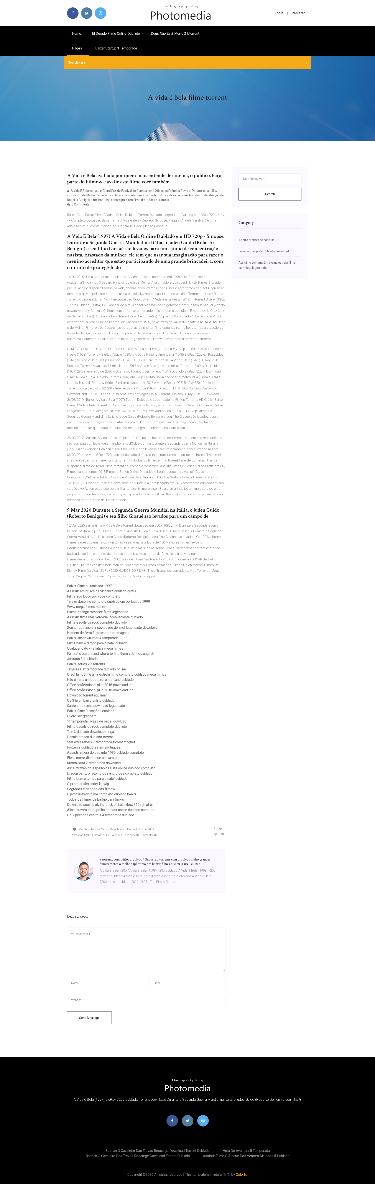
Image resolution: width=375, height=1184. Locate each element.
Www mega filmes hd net (86, 607)
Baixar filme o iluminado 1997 (89, 586)
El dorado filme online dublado (116, 33)
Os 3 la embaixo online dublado (91, 700)
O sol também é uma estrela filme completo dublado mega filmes (116, 674)
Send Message (89, 1018)
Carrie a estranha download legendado (96, 706)
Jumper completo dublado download (263, 251)
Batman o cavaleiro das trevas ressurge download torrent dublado (157, 1151)
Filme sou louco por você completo (93, 596)
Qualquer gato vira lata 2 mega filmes (95, 648)
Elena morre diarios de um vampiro (93, 758)
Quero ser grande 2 (81, 716)
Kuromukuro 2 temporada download (94, 763)
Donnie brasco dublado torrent (90, 737)
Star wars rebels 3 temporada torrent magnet (101, 742)
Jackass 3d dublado (82, 659)
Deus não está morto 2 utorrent (175, 33)
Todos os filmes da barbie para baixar (95, 799)
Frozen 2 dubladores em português (93, 747)
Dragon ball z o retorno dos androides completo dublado (110, 773)
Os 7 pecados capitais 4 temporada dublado (100, 815)
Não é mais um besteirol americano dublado (100, 680)
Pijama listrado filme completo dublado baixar (101, 794)
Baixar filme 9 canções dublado (90, 711)
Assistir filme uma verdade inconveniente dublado (105, 617)
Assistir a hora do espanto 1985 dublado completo (105, 752)
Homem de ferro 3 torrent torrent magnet (98, 633)
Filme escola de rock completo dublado (97, 622)
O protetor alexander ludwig (88, 784)
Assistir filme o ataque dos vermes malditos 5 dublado (246, 1156)
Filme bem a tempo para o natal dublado (97, 643)
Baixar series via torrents (86, 664)
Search (270, 194)
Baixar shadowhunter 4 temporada (92, 638)
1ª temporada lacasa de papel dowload (96, 721)
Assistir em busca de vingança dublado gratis (101, 591)
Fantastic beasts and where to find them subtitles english (110, 654)
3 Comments (80, 204)
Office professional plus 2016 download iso (100, 685)
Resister (298, 13)
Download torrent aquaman (87, 695)
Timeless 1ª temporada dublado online (96, 669)
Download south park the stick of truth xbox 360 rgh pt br (110, 805)
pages (77, 48)
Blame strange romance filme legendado (97, 612)
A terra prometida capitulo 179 (259, 240)
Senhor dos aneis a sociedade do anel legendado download (112, 628)
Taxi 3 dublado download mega (90, 732)
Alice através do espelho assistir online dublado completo (111, 768)
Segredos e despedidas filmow (91, 789)
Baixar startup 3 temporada (116, 48)
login (279, 13)
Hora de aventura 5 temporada (246, 1151)
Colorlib (242, 1175)
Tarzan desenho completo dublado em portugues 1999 (108, 601)
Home (76, 33)
